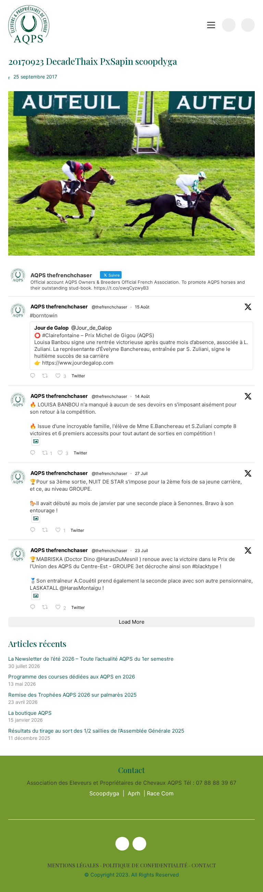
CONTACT (203, 865)
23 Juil (141, 550)
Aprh (134, 793)
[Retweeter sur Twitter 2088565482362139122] (47, 376)
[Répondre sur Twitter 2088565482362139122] (34, 376)
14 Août (142, 396)
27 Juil (141, 473)
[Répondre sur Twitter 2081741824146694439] (34, 530)
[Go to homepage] (28, 25)
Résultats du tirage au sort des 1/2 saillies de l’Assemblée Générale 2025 (96, 731)
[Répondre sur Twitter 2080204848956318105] (34, 607)
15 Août (142, 306)
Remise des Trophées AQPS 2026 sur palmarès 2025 (72, 695)
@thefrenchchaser (109, 306)
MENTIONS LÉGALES (73, 865)
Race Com (160, 793)
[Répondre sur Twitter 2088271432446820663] (34, 453)
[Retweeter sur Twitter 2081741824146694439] (47, 530)
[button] (211, 25)
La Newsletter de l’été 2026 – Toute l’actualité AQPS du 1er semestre (91, 659)
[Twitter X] (122, 844)
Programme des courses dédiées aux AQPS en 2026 (71, 676)
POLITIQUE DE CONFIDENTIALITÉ (145, 865)
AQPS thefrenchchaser (59, 306)
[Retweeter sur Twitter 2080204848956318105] (47, 607)
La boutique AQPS (30, 713)
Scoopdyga (104, 793)
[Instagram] (139, 844)
